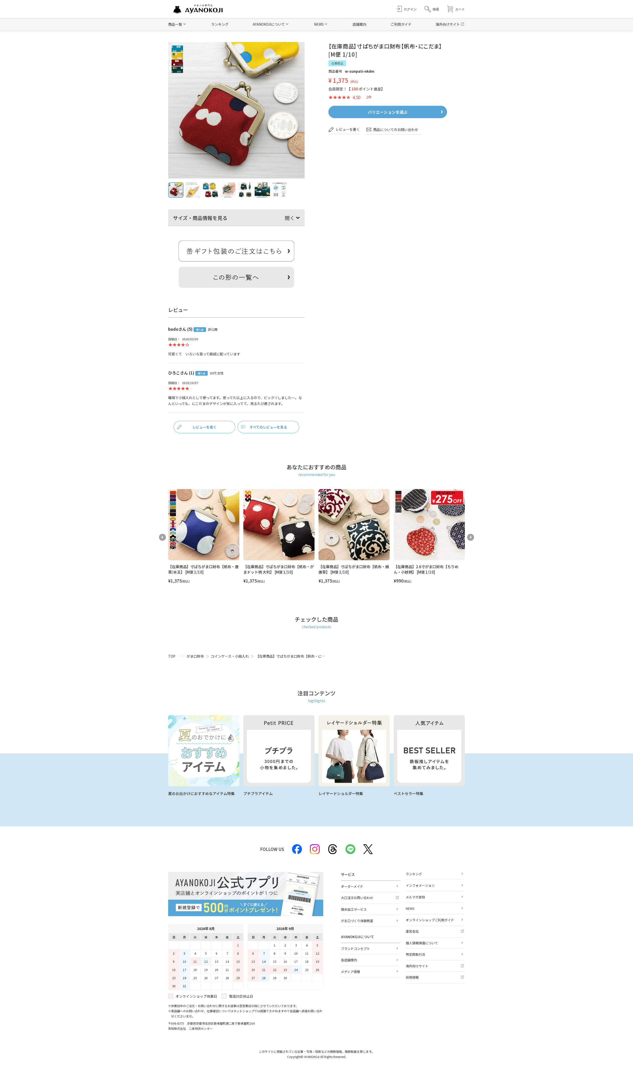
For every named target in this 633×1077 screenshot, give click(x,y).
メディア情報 (350, 971)
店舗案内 (359, 24)
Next (470, 537)
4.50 (356, 97)
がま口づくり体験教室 (357, 920)
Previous (162, 537)
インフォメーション (420, 885)
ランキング (219, 24)
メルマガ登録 (415, 897)
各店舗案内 (349, 960)
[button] (432, 9)
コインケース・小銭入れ (230, 656)
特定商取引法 (415, 954)
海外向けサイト (448, 24)
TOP (171, 656)
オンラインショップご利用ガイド (430, 920)
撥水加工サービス (354, 909)
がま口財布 (195, 656)
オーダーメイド (352, 886)
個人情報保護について (422, 943)
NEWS (410, 908)
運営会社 (412, 931)
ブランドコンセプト (355, 948)
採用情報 (412, 977)
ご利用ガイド (401, 24)
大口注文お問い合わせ (357, 897)
